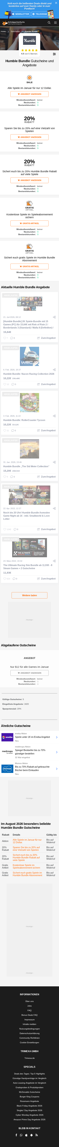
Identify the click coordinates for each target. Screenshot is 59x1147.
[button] (54, 54)
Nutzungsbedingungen (29, 1029)
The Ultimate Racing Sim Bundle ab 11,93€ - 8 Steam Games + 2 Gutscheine (27, 567)
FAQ (29, 1010)
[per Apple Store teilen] (26, 1135)
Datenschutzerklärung (30, 1033)
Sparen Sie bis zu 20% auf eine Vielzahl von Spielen (26, 848)
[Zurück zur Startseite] (13, 23)
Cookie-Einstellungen (29, 1042)
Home (3, 31)
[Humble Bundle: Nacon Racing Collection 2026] (29, 356)
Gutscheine (15, 31)
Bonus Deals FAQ (29, 1015)
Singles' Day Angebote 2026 (29, 1110)
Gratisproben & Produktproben (29, 1087)
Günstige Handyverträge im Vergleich (29, 1078)
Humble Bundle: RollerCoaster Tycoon (24, 420)
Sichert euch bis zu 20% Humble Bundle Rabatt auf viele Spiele (26, 857)
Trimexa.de (29, 1058)
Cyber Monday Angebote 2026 (29, 1115)
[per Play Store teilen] (31, 1135)
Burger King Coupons (29, 1096)
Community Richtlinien (29, 1038)
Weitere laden (29, 595)
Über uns (29, 1001)
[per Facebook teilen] (16, 1135)
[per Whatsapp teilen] (21, 1135)
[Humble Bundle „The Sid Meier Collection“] (29, 448)
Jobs (29, 1006)
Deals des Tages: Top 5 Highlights (29, 1074)
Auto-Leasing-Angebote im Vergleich (29, 1083)
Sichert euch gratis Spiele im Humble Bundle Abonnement (27, 874)
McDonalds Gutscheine (29, 1092)
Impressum (29, 1019)
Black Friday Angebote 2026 (29, 1106)
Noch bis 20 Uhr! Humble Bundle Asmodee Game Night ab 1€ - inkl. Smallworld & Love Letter (26, 515)
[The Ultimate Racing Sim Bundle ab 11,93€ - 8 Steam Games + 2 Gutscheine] (29, 547)
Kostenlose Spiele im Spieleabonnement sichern (26, 866)
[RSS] (37, 1135)
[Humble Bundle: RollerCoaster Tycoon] (29, 402)
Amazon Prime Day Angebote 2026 (29, 1119)
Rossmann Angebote (29, 1101)
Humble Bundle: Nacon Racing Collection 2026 (28, 374)
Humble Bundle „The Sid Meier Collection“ (26, 466)
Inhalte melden (29, 1024)
